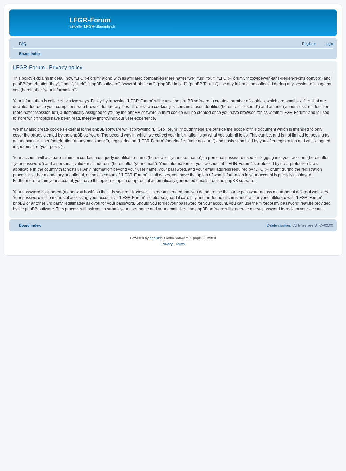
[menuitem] (19, 44)
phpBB (155, 238)
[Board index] (40, 22)
